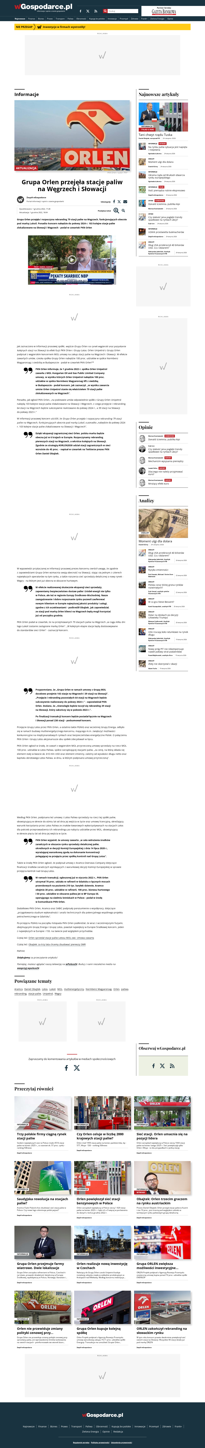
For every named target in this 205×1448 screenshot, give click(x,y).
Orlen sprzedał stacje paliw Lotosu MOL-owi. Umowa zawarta (61, 937)
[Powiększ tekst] (116, 211)
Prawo (50, 18)
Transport (60, 18)
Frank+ (144, 18)
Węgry (58, 993)
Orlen (116, 989)
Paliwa (70, 18)
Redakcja (118, 1431)
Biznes (41, 18)
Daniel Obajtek (32, 989)
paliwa (124, 989)
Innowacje (112, 18)
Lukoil (52, 989)
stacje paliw (34, 993)
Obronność (81, 18)
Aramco (18, 989)
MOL (59, 989)
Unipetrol (48, 993)
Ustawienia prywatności (121, 1442)
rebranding (20, 993)
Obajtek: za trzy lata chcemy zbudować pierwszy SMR (57, 944)
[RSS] (96, 11)
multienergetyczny (74, 989)
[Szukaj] (105, 11)
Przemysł (124, 18)
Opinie (170, 18)
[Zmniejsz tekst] (123, 211)
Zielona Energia (157, 18)
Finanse (31, 18)
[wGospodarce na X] (88, 11)
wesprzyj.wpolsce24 (28, 968)
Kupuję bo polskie (97, 18)
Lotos (45, 989)
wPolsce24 (71, 964)
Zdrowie (134, 18)
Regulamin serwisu (81, 1442)
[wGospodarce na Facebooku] (80, 11)
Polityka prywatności (100, 1442)
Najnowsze (20, 18)
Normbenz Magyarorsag (99, 989)
